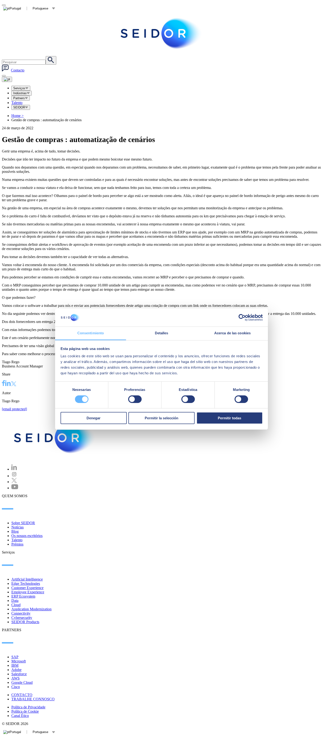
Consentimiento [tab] (90, 333)
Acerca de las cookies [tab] (232, 333)
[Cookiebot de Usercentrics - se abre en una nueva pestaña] (242, 317)
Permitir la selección (161, 418)
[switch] (135, 399)
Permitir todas (229, 418)
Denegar (93, 418)
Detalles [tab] (161, 333)
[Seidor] (55, 438)
